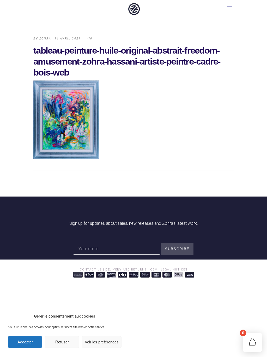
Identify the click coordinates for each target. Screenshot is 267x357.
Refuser (62, 342)
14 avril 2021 (67, 38)
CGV (153, 269)
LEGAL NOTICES (174, 269)
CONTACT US (91, 269)
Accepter (25, 342)
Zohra (45, 38)
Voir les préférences (102, 342)
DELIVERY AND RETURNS (126, 269)
